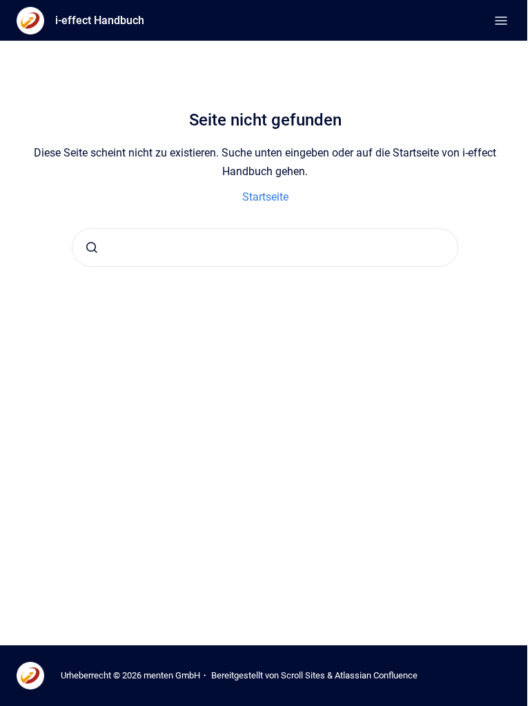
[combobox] (265, 247)
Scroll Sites (303, 675)
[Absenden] (92, 247)
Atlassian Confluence (376, 675)
